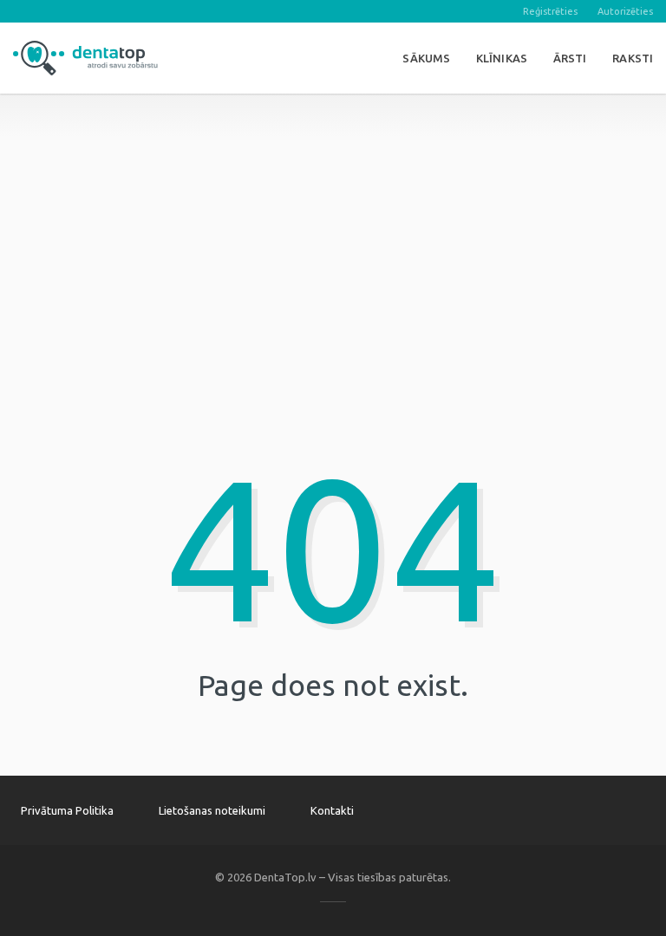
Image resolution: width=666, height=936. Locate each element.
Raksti (632, 58)
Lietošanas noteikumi (212, 810)
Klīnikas (501, 58)
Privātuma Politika (67, 810)
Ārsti (570, 58)
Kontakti (332, 810)
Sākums (426, 58)
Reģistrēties (550, 11)
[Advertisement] (333, 215)
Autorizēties (625, 11)
